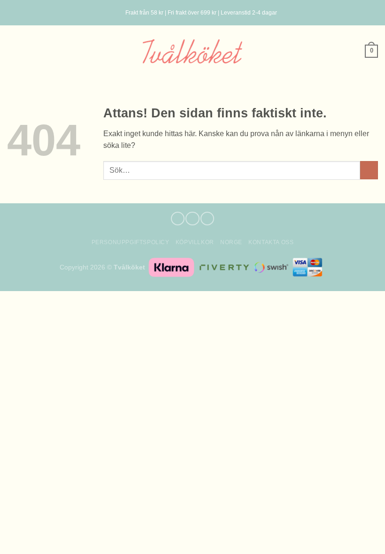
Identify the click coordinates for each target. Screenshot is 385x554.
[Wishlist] (11, 51)
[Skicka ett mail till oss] (207, 218)
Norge (231, 242)
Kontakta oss (270, 242)
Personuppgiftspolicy (130, 242)
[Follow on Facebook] (178, 218)
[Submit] (369, 170)
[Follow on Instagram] (192, 218)
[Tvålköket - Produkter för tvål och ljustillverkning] (192, 51)
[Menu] (113, 13)
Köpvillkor (195, 242)
